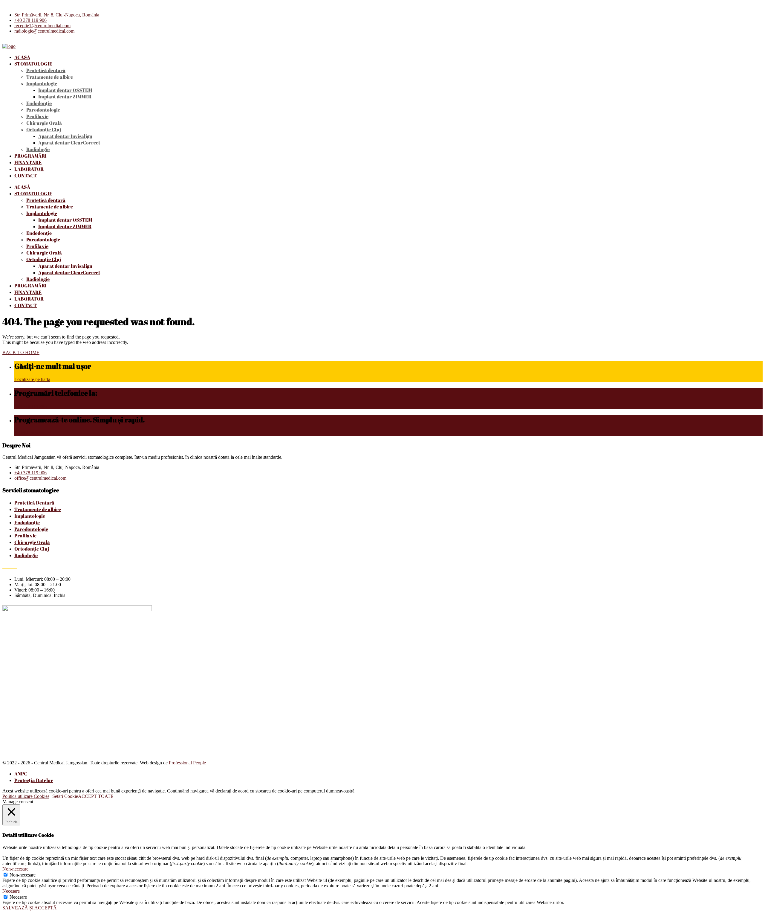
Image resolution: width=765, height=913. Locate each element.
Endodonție (39, 103)
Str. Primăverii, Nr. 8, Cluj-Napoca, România (56, 14)
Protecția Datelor (33, 780)
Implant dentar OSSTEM (65, 90)
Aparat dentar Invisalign (65, 136)
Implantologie (41, 83)
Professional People (187, 762)
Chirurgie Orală (44, 123)
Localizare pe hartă (32, 379)
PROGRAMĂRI (30, 156)
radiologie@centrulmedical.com (44, 30)
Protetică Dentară (34, 502)
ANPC (20, 773)
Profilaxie (37, 116)
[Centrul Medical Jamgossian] (9, 46)
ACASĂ (22, 57)
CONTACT (25, 175)
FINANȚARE (28, 162)
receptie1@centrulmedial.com (42, 25)
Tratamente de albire (49, 77)
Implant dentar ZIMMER (64, 96)
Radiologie (38, 149)
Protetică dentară (45, 70)
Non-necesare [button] (15, 868)
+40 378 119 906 (30, 20)
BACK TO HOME (20, 352)
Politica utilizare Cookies (25, 796)
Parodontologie (43, 109)
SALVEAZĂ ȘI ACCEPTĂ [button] (29, 907)
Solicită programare (32, 432)
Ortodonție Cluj (43, 129)
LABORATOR (29, 169)
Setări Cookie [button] (65, 796)
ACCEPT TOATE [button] (96, 796)
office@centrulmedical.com (40, 478)
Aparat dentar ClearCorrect (69, 142)
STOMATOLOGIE (33, 63)
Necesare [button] (11, 891)
